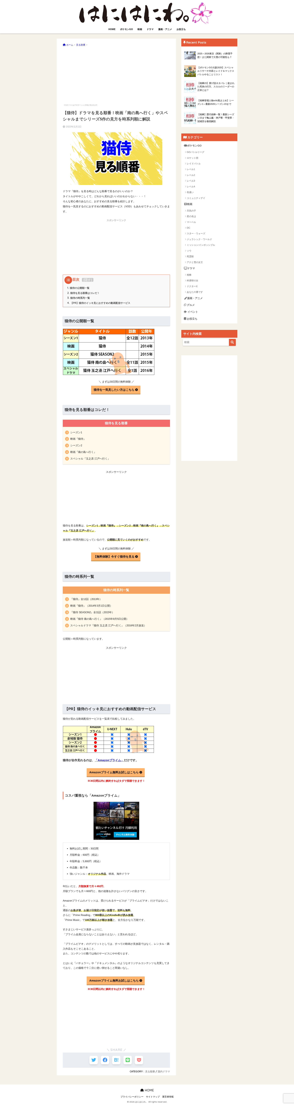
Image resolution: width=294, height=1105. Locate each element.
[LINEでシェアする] (127, 1060)
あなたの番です (195, 292)
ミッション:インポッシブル (201, 245)
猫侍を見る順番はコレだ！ (83, 293)
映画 (140, 29)
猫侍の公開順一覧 (78, 288)
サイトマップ (153, 1097)
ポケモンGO (126, 29)
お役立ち (181, 29)
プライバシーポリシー (132, 1097)
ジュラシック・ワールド (199, 239)
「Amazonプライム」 (109, 760)
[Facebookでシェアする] (105, 1060)
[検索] (232, 342)
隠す (87, 280)
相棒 (189, 274)
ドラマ (150, 29)
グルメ (190, 305)
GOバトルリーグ (195, 152)
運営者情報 (168, 1097)
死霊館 (190, 256)
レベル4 (191, 186)
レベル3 (191, 180)
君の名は (191, 216)
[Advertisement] (116, 73)
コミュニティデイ (196, 198)
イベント (192, 311)
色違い (190, 192)
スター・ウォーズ (196, 233)
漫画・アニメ (165, 29)
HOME (111, 29)
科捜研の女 (192, 280)
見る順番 (150, 1071)
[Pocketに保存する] (139, 1060)
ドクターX (192, 286)
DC (188, 227)
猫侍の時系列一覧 (78, 297)
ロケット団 (192, 158)
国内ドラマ (164, 1071)
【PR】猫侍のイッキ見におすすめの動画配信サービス (98, 303)
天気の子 (191, 210)
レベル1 (191, 169)
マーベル (191, 222)
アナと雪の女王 (195, 262)
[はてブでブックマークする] (116, 1060)
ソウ (189, 250)
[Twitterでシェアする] (93, 1060)
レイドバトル (194, 163)
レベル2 (191, 175)
